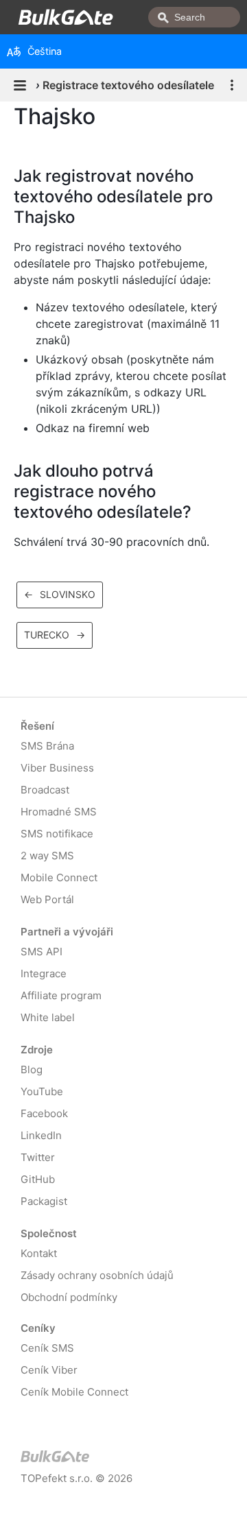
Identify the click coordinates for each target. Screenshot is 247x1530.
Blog (32, 1069)
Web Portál (47, 899)
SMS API (41, 951)
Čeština (44, 51)
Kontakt (39, 1253)
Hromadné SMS (59, 811)
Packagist (44, 1201)
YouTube (42, 1091)
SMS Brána (47, 745)
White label (48, 1017)
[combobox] (194, 17)
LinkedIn (41, 1135)
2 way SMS (47, 855)
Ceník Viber (49, 1369)
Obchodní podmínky (69, 1297)
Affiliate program (61, 995)
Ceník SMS (47, 1347)
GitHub (38, 1179)
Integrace (44, 973)
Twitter (38, 1157)
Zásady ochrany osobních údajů (97, 1275)
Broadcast (45, 789)
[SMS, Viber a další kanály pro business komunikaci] (79, 1458)
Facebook (44, 1113)
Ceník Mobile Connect (74, 1391)
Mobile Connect (59, 877)
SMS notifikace (57, 833)
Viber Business (57, 767)
